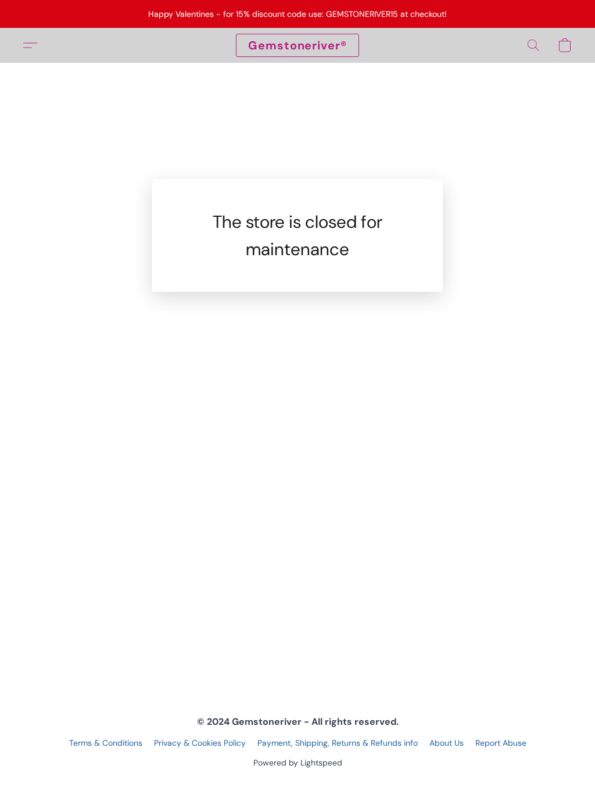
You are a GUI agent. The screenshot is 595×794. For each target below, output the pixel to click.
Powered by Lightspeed (297, 762)
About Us (446, 743)
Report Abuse (500, 743)
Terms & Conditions (105, 743)
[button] (297, 45)
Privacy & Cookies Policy (200, 743)
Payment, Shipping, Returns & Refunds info (337, 743)
